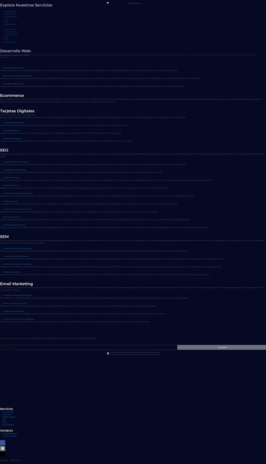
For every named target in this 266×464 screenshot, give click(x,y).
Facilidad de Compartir (11, 130)
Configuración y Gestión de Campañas (17, 264)
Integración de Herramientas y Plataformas (19, 319)
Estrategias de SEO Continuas (14, 225)
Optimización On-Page (11, 178)
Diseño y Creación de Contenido (15, 303)
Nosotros (7, 55)
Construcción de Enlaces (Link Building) (18, 193)
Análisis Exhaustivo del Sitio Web (15, 162)
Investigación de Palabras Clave (15, 170)
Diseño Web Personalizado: (13, 68)
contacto (25, 55)
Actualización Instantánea (12, 138)
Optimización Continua (11, 272)
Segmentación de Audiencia (13, 311)
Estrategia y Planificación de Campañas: (18, 248)
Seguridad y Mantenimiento (13, 84)
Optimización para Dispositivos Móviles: (18, 76)
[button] (133, 68)
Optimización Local (10, 201)
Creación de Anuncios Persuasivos (16, 256)
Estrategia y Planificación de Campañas (17, 295)
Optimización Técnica (11, 185)
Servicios (15, 55)
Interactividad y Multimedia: (13, 123)
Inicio (2, 55)
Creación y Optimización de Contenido (17, 209)
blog (20, 55)
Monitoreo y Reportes (11, 217)
